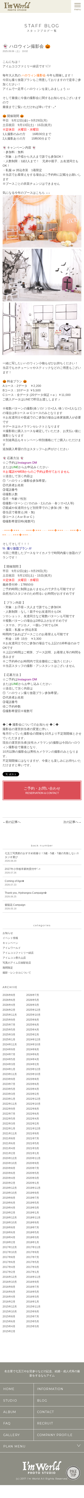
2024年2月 (32, 1064)
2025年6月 (32, 1024)
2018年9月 (32, 1222)
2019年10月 (10, 1192)
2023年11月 (10, 1074)
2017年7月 (32, 1257)
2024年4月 (32, 1059)
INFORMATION (50, 1389)
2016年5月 (32, 1291)
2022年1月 (9, 1128)
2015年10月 (10, 1311)
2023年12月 (33, 1069)
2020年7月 (32, 1168)
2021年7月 (32, 1138)
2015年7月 (32, 1316)
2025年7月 (9, 1024)
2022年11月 (10, 1103)
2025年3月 (9, 1034)
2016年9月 (32, 1281)
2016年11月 (33, 1276)
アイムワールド (12, 947)
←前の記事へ (12, 822)
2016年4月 (9, 1296)
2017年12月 (10, 1247)
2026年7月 (32, 995)
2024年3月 (9, 1064)
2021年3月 (32, 1148)
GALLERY (11, 1435)
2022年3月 (9, 1123)
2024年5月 (9, 1059)
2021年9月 (32, 1133)
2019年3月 (32, 1207)
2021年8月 (9, 1138)
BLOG (42, 1401)
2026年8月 (9, 995)
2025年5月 (9, 1029)
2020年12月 (10, 1158)
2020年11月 (33, 1158)
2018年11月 (33, 1217)
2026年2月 (9, 1009)
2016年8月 (9, 1286)
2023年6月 (32, 1084)
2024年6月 (32, 1054)
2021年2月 (9, 1153)
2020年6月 (9, 1173)
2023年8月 (32, 1079)
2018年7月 (32, 1227)
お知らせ (8, 933)
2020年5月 (32, 1173)
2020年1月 (32, 1182)
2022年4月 (32, 1118)
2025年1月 (9, 1039)
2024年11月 (10, 1044)
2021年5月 (32, 1143)
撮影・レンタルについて (17, 972)
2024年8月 (32, 1049)
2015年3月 (32, 1326)
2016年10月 (10, 1281)
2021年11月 (10, 1133)
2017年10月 (10, 1252)
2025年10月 (33, 1014)
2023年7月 (9, 1084)
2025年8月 (32, 1019)
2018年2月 (9, 1242)
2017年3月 (32, 1267)
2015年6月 (9, 1321)
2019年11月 (33, 1187)
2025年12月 (33, 1009)
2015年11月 (33, 1306)
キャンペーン (10, 942)
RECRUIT (45, 1423)
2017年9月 (32, 1252)
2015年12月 (10, 1306)
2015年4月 (9, 1326)
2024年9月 (9, 1049)
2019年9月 (32, 1192)
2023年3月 (9, 1093)
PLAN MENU (14, 1446)
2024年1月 (9, 1069)
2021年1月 (32, 1153)
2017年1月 (32, 1271)
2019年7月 (32, 1197)
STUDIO (10, 1401)
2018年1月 (32, 1242)
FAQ (7, 1423)
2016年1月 (32, 1301)
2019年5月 (32, 1202)
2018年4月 (9, 1237)
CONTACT (45, 1412)
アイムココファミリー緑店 (18, 952)
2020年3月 (32, 1178)
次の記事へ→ (72, 822)
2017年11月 (33, 1247)
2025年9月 (9, 1019)
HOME (8, 1389)
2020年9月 (32, 1163)
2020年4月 (9, 1178)
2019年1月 (32, 1212)
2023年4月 (32, 1088)
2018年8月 (9, 1227)
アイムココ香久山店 (14, 957)
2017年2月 (9, 1271)
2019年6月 (9, 1202)
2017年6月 (9, 1262)
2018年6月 (9, 1232)
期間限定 (8, 967)
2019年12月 (10, 1187)
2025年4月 (32, 1029)
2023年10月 (33, 1074)
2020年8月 (9, 1168)
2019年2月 (9, 1212)
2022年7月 (9, 1113)
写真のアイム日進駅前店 (17, 962)
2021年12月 (33, 1128)
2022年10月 (33, 1103)
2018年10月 (10, 1222)
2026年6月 (9, 999)
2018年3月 (32, 1237)
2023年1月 (9, 1098)
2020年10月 (10, 1163)
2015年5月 (32, 1321)
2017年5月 (32, 1262)
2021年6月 (9, 1143)
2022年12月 (33, 1098)
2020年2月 (9, 1182)
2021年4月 (9, 1148)
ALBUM (9, 1412)
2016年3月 (32, 1296)
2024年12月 (33, 1039)
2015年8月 (9, 1316)
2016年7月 (32, 1286)
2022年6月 (32, 1113)
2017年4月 (9, 1267)
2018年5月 (32, 1232)
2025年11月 (10, 1014)
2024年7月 (9, 1054)
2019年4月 (9, 1207)
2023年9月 (9, 1079)
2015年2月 (9, 1331)
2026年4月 (9, 1004)
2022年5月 (9, 1118)
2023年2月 (32, 1093)
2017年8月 (9, 1257)
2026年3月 (32, 1004)
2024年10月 (33, 1044)
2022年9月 (9, 1108)
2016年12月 (10, 1276)
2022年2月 (32, 1123)
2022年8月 (32, 1108)
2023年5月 (9, 1088)
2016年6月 (9, 1291)
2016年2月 (9, 1301)
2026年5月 (32, 999)
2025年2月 (32, 1034)
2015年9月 (32, 1311)
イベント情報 (10, 938)
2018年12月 (10, 1217)
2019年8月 (9, 1197)
